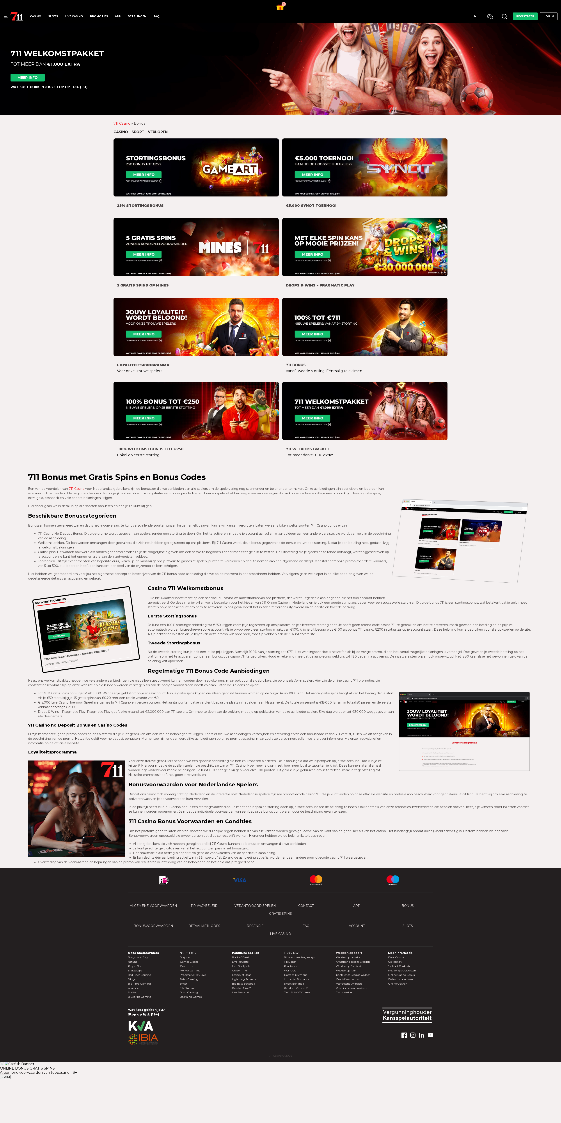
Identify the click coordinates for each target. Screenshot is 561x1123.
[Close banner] (2, 1064)
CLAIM (5, 1077)
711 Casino (122, 123)
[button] (281, 5)
